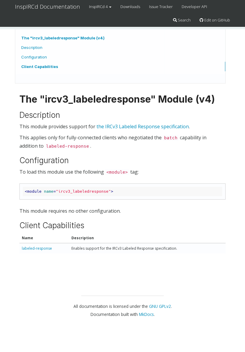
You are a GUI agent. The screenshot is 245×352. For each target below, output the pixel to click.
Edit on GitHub (216, 20)
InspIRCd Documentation (47, 6)
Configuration (34, 57)
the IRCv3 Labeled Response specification (143, 126)
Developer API (194, 6)
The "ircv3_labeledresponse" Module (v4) (63, 37)
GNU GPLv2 (160, 306)
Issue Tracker (161, 6)
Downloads (130, 6)
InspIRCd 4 (98, 6)
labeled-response (37, 248)
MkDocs (146, 314)
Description (31, 47)
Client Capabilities (39, 66)
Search (184, 20)
